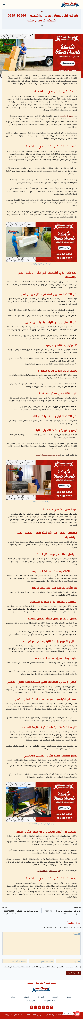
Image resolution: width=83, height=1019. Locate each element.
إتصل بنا (41, 997)
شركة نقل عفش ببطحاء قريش (48, 870)
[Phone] (35, 1007)
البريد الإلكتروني (46, 961)
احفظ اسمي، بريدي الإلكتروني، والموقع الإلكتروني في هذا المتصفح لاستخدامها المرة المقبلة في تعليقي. (40, 967)
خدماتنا (26, 997)
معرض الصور (30, 1000)
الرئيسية (70, 997)
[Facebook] (51, 1007)
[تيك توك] (31, 1007)
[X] (47, 1007)
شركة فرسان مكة (66, 116)
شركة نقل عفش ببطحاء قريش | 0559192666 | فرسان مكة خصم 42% (62, 910)
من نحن (12, 997)
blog (41, 11)
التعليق (76, 934)
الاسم (77, 961)
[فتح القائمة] (4, 4)
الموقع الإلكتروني (19, 961)
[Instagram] (43, 1007)
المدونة (55, 997)
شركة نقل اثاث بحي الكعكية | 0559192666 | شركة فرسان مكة (20, 910)
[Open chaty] (77, 1013)
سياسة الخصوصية (50, 1000)
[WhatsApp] (39, 1007)
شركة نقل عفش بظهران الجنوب (48, 455)
